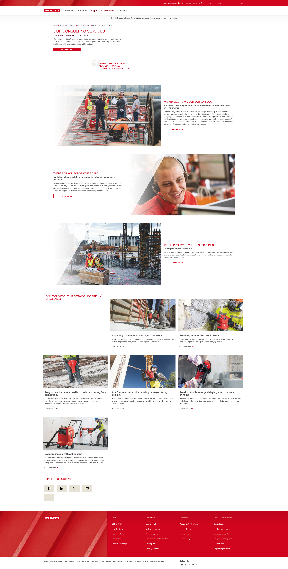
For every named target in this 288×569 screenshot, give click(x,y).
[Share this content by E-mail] (87, 488)
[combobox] (229, 3)
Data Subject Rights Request (122, 561)
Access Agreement (50, 561)
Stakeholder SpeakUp (157, 561)
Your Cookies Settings (141, 561)
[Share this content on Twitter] (74, 488)
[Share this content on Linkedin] (62, 488)
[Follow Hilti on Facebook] (182, 565)
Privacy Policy (63, 561)
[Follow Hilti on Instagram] (186, 565)
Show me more (118, 347)
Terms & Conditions (82, 561)
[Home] (52, 10)
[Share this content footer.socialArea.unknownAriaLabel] (49, 497)
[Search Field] (242, 3)
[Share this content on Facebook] (49, 488)
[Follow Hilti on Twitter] (197, 565)
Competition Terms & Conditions (101, 561)
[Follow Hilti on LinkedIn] (189, 565)
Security (72, 561)
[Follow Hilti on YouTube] (193, 565)
